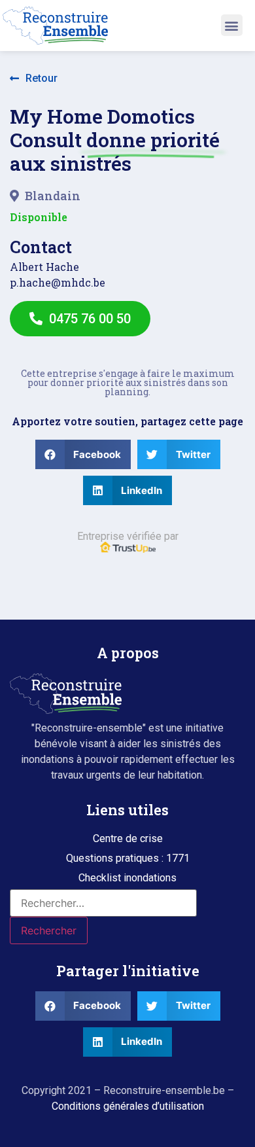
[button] (232, 25)
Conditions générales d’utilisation (128, 1106)
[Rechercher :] (103, 903)
